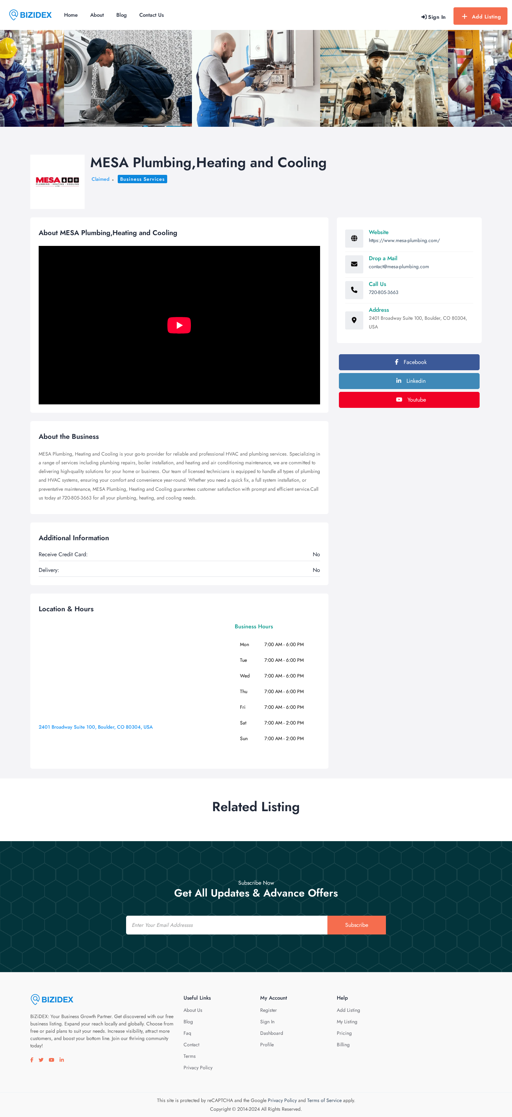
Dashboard (271, 1033)
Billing (343, 1044)
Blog (121, 15)
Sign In (267, 1021)
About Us (193, 1010)
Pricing (344, 1033)
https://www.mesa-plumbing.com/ (404, 240)
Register (268, 1010)
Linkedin (415, 381)
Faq (187, 1033)
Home (71, 15)
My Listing (347, 1021)
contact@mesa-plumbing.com (399, 266)
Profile (267, 1044)
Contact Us (151, 15)
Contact (191, 1044)
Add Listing (486, 17)
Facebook (414, 362)
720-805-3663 (383, 292)
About (97, 15)
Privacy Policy (198, 1067)
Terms (190, 1056)
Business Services (142, 179)
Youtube (416, 400)
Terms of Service (324, 1100)
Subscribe (356, 925)
